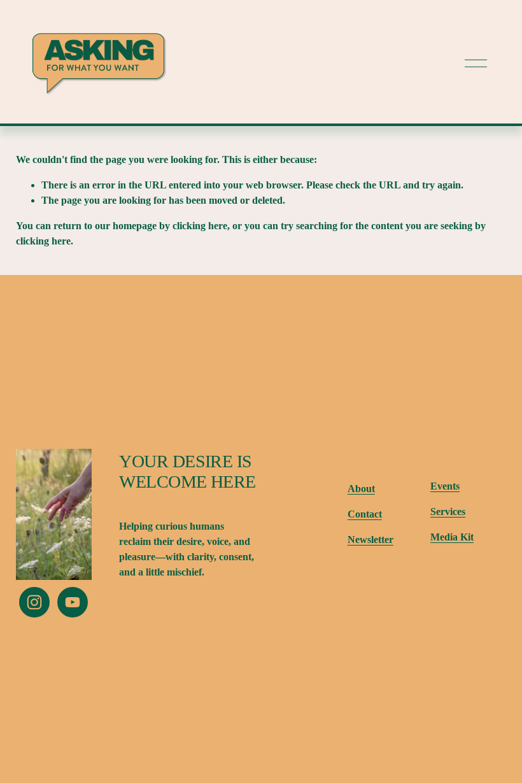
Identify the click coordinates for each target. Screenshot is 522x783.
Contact (365, 514)
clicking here (200, 225)
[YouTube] (72, 602)
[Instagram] (34, 602)
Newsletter (370, 539)
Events (445, 486)
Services (447, 511)
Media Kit (452, 537)
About (361, 488)
